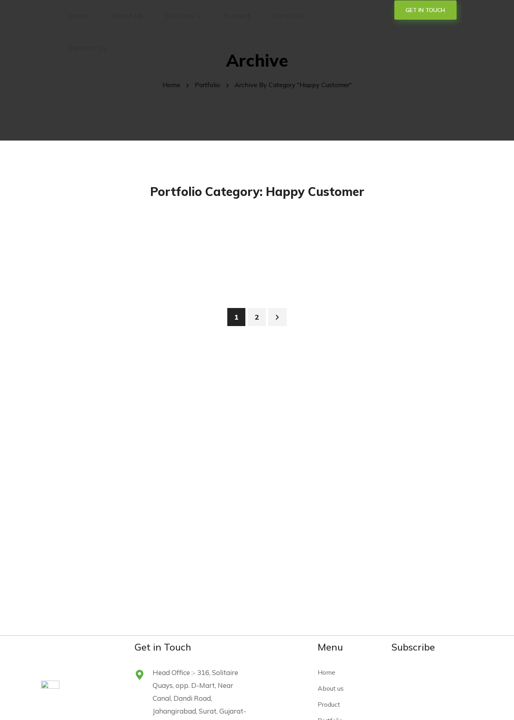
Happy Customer (72, 221)
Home (171, 85)
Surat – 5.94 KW (244, 308)
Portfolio (207, 85)
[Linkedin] (440, 675)
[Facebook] (400, 675)
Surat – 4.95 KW (405, 308)
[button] (425, 10)
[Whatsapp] (459, 675)
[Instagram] (420, 675)
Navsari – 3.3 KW (85, 308)
